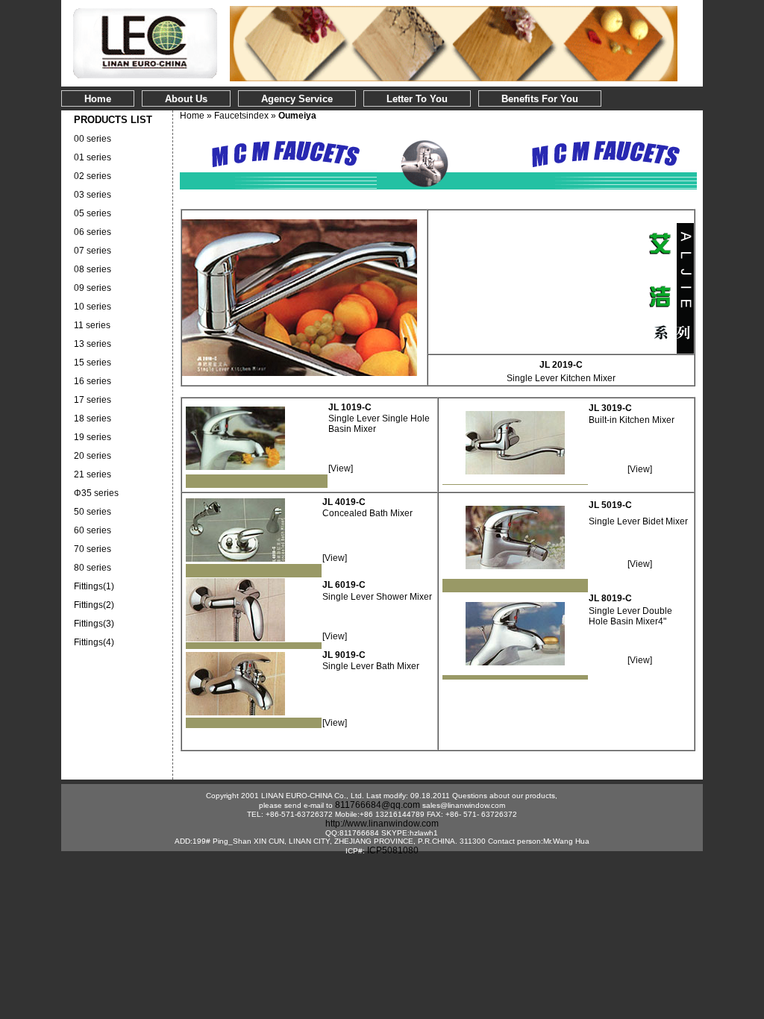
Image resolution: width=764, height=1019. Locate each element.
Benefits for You (539, 98)
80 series (92, 567)
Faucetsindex (241, 115)
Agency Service (297, 98)
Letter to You (417, 98)
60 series (92, 530)
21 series (92, 474)
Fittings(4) (94, 642)
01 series (92, 157)
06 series (92, 232)
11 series (92, 325)
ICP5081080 (393, 850)
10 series (92, 306)
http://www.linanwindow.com (382, 823)
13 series (92, 344)
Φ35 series (96, 493)
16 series (92, 381)
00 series (92, 139)
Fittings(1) (94, 586)
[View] (340, 468)
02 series (92, 176)
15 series (92, 362)
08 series (92, 269)
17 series (92, 400)
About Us (186, 98)
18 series (92, 418)
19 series (92, 437)
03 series (92, 194)
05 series (92, 213)
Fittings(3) (94, 623)
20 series (92, 456)
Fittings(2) (94, 605)
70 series (92, 549)
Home (97, 98)
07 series (92, 250)
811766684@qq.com (377, 805)
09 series (92, 288)
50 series (92, 512)
